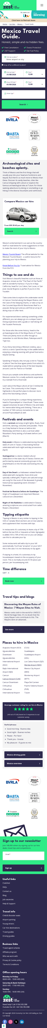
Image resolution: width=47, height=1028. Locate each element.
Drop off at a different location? (15, 65)
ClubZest (6, 883)
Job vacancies (8, 899)
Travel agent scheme (11, 948)
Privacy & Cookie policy (12, 960)
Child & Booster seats (11, 915)
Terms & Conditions (11, 964)
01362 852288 (21, 1004)
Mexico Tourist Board (11, 254)
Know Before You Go (11, 265)
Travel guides (8, 932)
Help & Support (9, 903)
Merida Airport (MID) (33, 665)
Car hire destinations (11, 928)
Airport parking (9, 919)
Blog (4, 895)
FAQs (5, 887)
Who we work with (10, 956)
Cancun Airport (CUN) (11, 679)
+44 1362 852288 (23, 1007)
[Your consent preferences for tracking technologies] (4, 1026)
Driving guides (9, 936)
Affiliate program (10, 952)
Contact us (7, 891)
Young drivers (8, 924)
